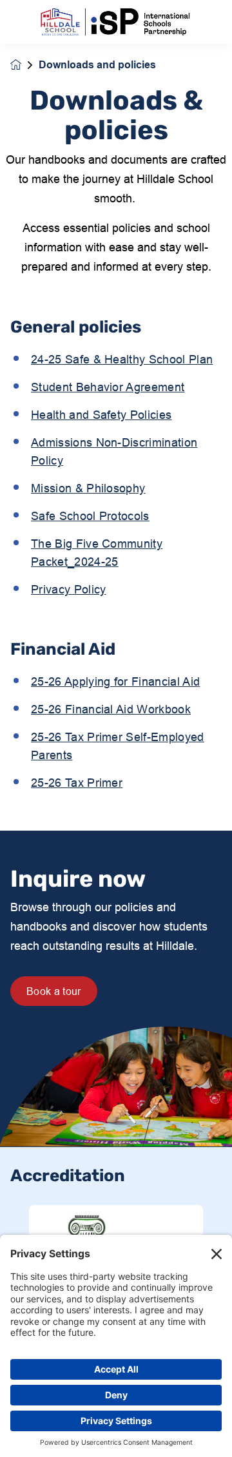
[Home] (116, 22)
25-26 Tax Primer (76, 782)
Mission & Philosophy (88, 488)
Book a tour (53, 991)
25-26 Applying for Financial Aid (115, 681)
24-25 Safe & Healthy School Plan (122, 359)
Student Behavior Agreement (107, 387)
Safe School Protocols (90, 516)
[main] (116, 750)
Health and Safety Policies (101, 414)
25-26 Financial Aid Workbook (111, 709)
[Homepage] (24, 64)
